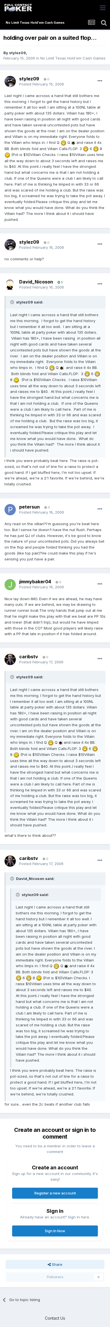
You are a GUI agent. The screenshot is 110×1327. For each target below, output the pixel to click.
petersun (29, 507)
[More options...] (99, 81)
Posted (41, 84)
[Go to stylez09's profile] (10, 81)
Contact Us (55, 1318)
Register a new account (55, 1193)
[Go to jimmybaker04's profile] (10, 584)
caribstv (28, 656)
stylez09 (17, 52)
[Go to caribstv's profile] (10, 659)
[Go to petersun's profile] (10, 509)
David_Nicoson (36, 282)
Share (56, 1264)
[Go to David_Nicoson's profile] (10, 284)
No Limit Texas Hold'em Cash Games (72, 58)
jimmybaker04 (35, 581)
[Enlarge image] (63, 142)
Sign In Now (55, 1231)
